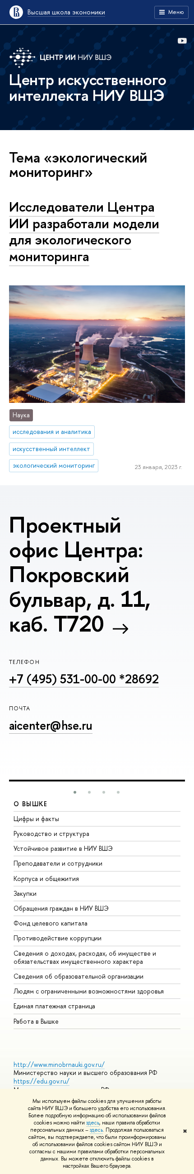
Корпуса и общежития (46, 878)
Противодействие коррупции (58, 938)
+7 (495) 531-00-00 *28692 (84, 679)
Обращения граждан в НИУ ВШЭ (61, 908)
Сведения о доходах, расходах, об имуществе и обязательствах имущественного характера (85, 957)
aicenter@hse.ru (50, 725)
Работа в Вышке (36, 1021)
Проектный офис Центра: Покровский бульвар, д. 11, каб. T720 (80, 574)
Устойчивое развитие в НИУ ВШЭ (63, 848)
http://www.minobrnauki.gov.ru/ (59, 1064)
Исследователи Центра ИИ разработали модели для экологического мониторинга (84, 231)
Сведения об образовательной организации (78, 976)
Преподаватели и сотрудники (58, 863)
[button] (75, 792)
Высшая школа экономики (66, 12)
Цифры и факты (36, 818)
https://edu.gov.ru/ (41, 1081)
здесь (92, 1122)
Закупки (25, 893)
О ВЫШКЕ (31, 803)
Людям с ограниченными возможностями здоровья (89, 991)
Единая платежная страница (54, 1006)
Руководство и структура (51, 833)
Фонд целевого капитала (51, 923)
